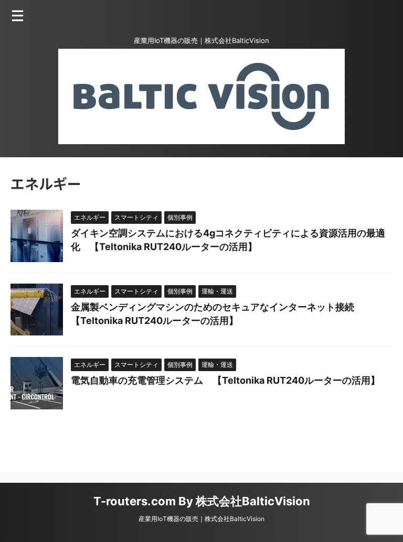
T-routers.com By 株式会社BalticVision (201, 501)
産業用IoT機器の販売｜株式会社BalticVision (201, 519)
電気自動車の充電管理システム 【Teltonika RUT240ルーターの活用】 (225, 380)
